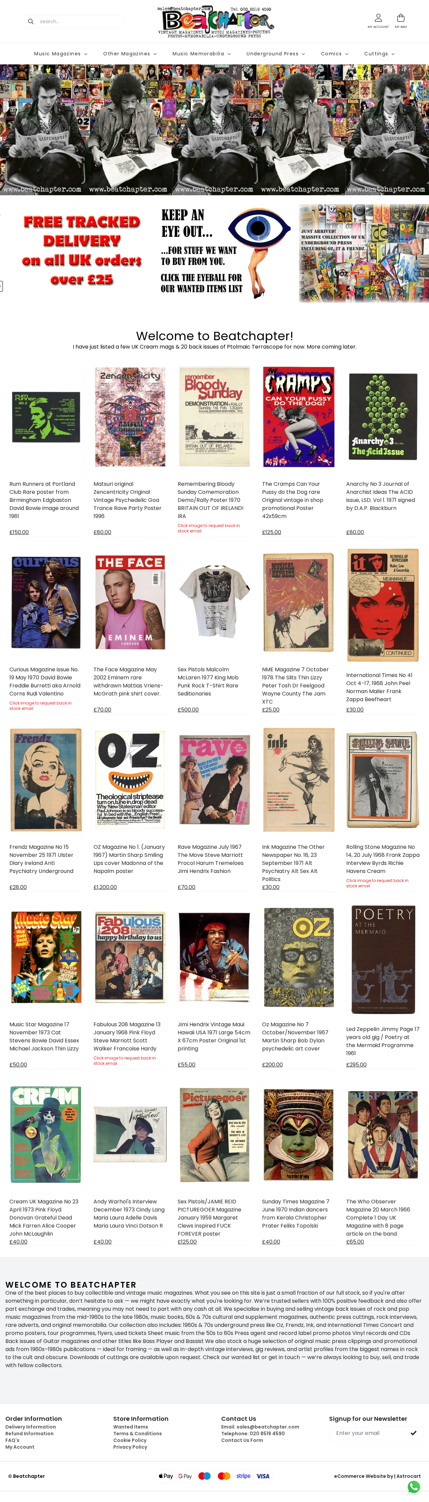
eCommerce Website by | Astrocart (377, 1476)
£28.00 (18, 887)
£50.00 (18, 1065)
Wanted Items (130, 1426)
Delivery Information (30, 1426)
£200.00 (272, 1065)
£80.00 (102, 532)
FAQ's (12, 1440)
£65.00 (355, 1242)
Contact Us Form (242, 1440)
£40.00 (18, 1242)
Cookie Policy (129, 1440)
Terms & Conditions (137, 1433)
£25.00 (271, 710)
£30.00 (355, 710)
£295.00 (356, 1065)
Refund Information (29, 1433)
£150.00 (19, 532)
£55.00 (186, 1065)
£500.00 (188, 710)
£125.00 (271, 532)
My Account (20, 1447)
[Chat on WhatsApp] (414, 1487)
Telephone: (253, 1433)
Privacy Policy (130, 1447)
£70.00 (102, 710)
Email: (260, 1426)
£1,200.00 (105, 887)
